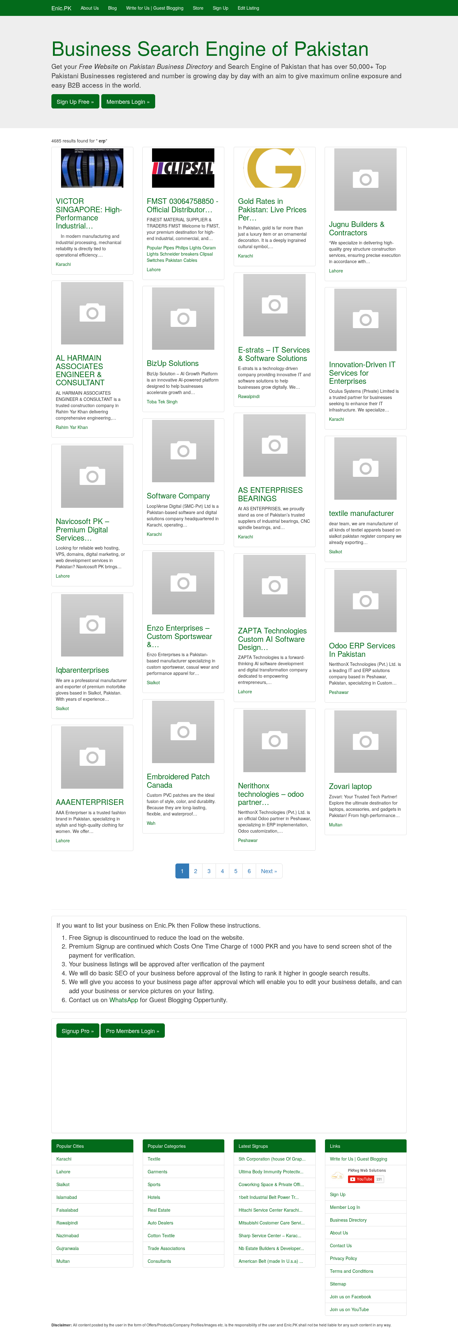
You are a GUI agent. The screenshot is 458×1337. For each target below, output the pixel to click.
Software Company (178, 495)
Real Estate (159, 1210)
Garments (157, 1171)
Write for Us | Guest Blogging (155, 8)
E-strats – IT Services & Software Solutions (274, 353)
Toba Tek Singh (162, 401)
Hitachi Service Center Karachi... (271, 1210)
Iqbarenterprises (82, 669)
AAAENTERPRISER (90, 801)
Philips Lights (188, 247)
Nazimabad (67, 1235)
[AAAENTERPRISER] (92, 757)
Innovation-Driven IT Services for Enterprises (362, 372)
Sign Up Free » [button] (75, 101)
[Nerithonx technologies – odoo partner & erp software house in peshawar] (274, 741)
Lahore (154, 269)
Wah (151, 823)
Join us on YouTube (349, 1309)
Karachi (63, 264)
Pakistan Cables (181, 260)
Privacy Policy (343, 1258)
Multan (335, 824)
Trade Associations (166, 1248)
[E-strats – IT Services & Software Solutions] (274, 305)
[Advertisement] (229, 1084)
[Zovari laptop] (365, 741)
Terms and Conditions (351, 1271)
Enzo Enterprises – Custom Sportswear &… (179, 635)
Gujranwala (67, 1248)
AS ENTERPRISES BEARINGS (270, 493)
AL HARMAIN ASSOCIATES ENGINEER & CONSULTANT (80, 369)
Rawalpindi (249, 396)
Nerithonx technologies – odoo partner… (271, 793)
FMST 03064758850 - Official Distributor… (182, 204)
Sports (154, 1184)
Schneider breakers (179, 254)
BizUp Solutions (173, 362)
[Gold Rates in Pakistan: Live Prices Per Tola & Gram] (274, 168)
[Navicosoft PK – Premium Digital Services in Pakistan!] (92, 476)
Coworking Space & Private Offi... (271, 1184)
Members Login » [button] (128, 101)
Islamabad (66, 1197)
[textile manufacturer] (365, 468)
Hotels (154, 1197)
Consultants (159, 1261)
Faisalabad (67, 1210)
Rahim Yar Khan (72, 427)
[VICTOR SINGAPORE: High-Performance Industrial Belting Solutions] (92, 168)
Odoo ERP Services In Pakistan (362, 649)
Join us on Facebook (350, 1296)
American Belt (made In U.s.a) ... (271, 1261)
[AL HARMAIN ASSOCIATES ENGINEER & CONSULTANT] (92, 313)
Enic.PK (61, 8)
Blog (112, 8)
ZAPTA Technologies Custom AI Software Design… (272, 638)
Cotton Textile (161, 1235)
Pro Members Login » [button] (133, 1031)
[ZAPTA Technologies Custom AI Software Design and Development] (274, 586)
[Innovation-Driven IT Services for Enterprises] (365, 320)
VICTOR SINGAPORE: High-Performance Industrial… (89, 213)
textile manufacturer (361, 512)
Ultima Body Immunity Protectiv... (271, 1171)
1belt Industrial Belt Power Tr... (269, 1197)
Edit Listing (248, 8)
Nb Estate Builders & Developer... (271, 1248)
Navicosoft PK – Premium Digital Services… (82, 529)
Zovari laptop (350, 785)
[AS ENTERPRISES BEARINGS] (274, 445)
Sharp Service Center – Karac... (270, 1235)
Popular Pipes (160, 247)
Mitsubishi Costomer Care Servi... (272, 1222)
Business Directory (348, 1220)
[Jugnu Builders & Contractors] (365, 179)
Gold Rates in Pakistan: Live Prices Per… (272, 209)
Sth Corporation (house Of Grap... (272, 1159)
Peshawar (339, 692)
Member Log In (345, 1207)
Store (198, 8)
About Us (90, 8)
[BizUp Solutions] (183, 318)
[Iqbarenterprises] (92, 625)
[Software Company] (183, 451)
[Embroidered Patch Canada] (183, 732)
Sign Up (220, 8)
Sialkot (335, 551)
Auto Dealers (160, 1222)
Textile (154, 1159)
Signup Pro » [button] (78, 1031)
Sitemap (338, 1284)
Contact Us (341, 1245)
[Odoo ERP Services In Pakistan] (365, 601)
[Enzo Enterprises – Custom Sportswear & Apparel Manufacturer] (183, 583)
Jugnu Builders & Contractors (357, 227)
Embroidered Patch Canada (178, 780)
